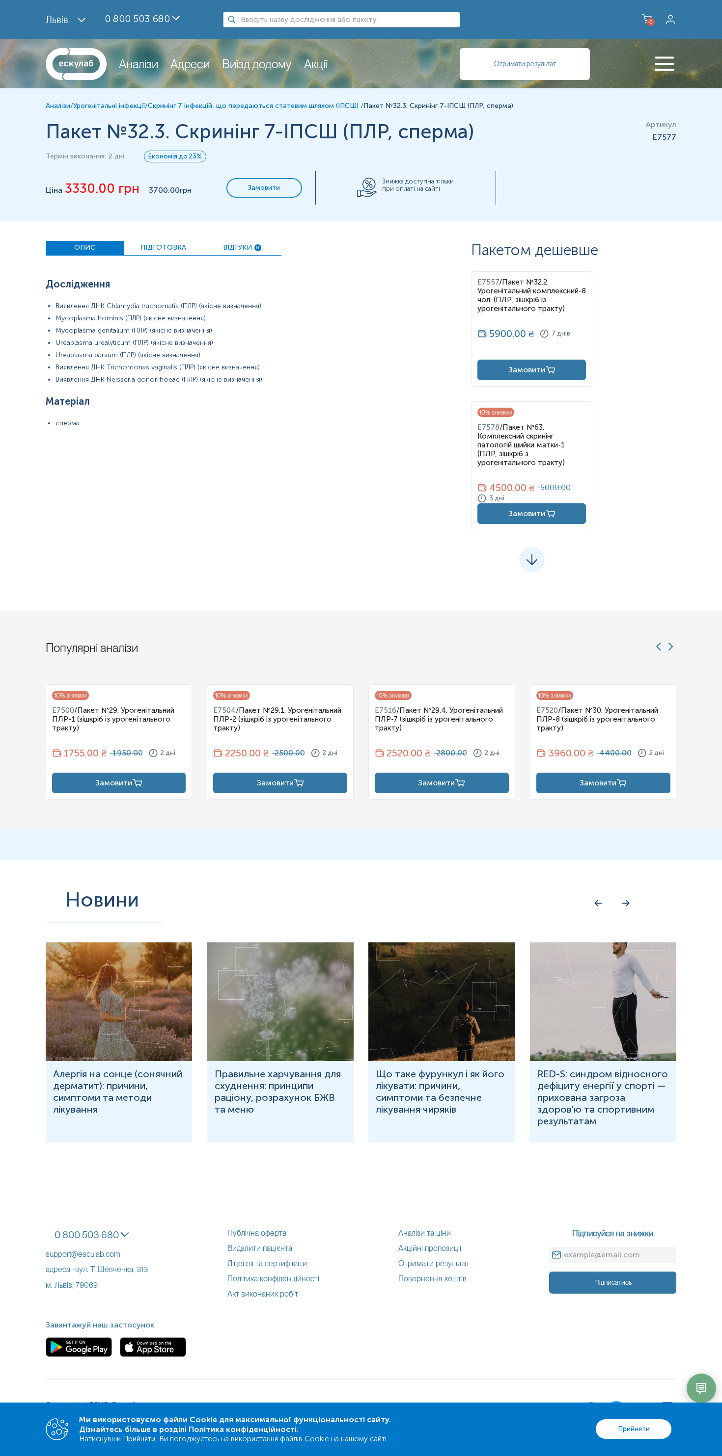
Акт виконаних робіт (262, 1294)
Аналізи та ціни (424, 1233)
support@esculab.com (83, 1254)
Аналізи (138, 64)
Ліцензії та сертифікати (267, 1263)
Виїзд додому (257, 64)
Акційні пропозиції (429, 1248)
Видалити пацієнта (259, 1248)
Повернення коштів (432, 1278)
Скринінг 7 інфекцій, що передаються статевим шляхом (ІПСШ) (254, 106)
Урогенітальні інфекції (109, 106)
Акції (315, 64)
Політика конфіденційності (273, 1278)
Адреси (190, 64)
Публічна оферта (256, 1233)
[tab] (85, 248)
